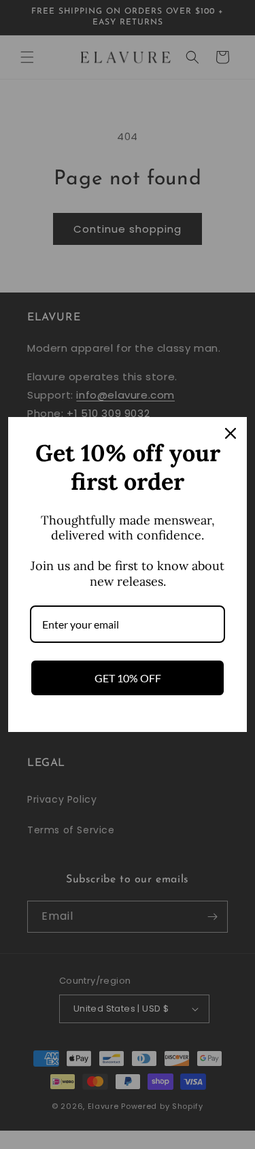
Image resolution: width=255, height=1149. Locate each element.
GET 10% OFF (128, 677)
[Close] (230, 433)
